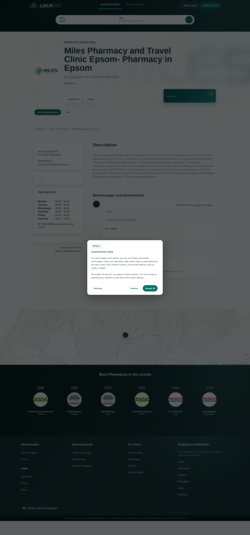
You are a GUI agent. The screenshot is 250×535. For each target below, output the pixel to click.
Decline (134, 288)
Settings (98, 288)
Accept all (150, 288)
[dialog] (125, 267)
